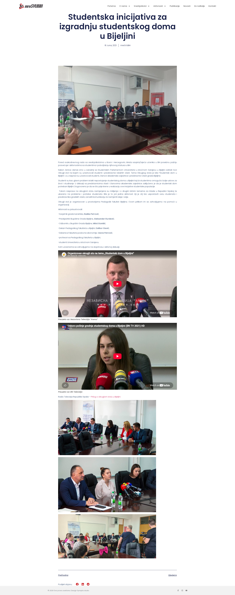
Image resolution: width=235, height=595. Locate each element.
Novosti (186, 6)
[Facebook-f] (178, 590)
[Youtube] (186, 590)
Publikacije (175, 6)
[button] (77, 584)
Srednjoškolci (140, 6)
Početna (111, 6)
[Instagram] (182, 590)
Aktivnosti (158, 6)
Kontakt (212, 6)
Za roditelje (199, 6)
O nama (123, 6)
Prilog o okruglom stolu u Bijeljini (105, 396)
